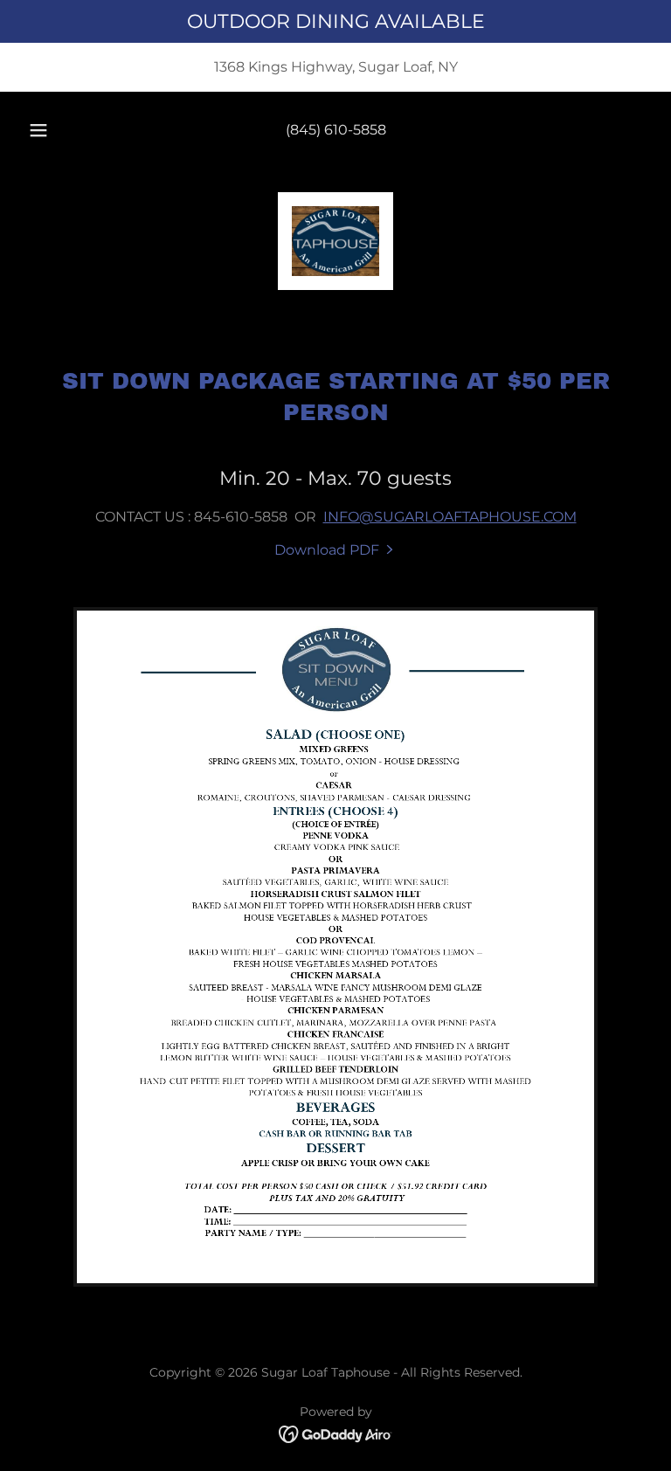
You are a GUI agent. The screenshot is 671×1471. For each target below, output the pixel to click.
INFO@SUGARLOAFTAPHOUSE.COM (450, 516)
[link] (335, 241)
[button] (48, 130)
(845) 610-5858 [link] (336, 129)
